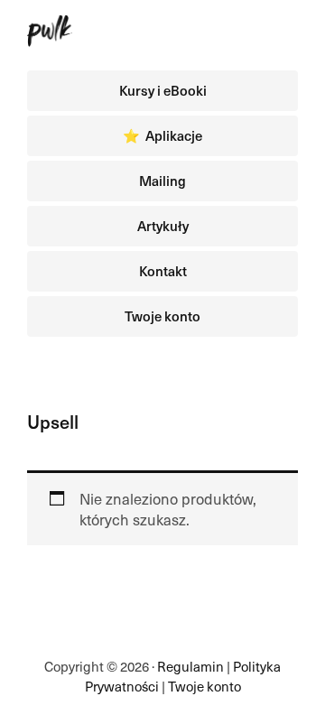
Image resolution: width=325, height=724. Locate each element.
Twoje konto (204, 686)
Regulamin (190, 666)
